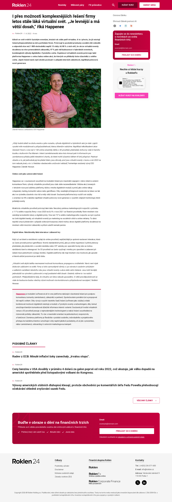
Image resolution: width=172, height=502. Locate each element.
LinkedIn (144, 482)
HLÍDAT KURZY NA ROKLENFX (132, 95)
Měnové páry (77, 5)
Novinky (62, 5)
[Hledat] (113, 5)
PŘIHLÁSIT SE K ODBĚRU (131, 55)
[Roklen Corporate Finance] (104, 482)
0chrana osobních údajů (64, 473)
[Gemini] (120, 26)
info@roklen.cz (148, 469)
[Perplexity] (126, 26)
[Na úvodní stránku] (21, 5)
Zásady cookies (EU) (63, 477)
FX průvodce (95, 5)
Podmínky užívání (62, 466)
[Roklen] (93, 467)
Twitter (137, 482)
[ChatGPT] (115, 26)
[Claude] (131, 26)
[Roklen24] (13, 33)
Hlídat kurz (128, 5)
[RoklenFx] (97, 475)
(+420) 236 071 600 (148, 466)
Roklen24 (18, 33)
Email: (117, 44)
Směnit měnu (149, 5)
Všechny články (145, 400)
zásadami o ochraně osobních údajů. (131, 437)
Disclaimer (59, 469)
